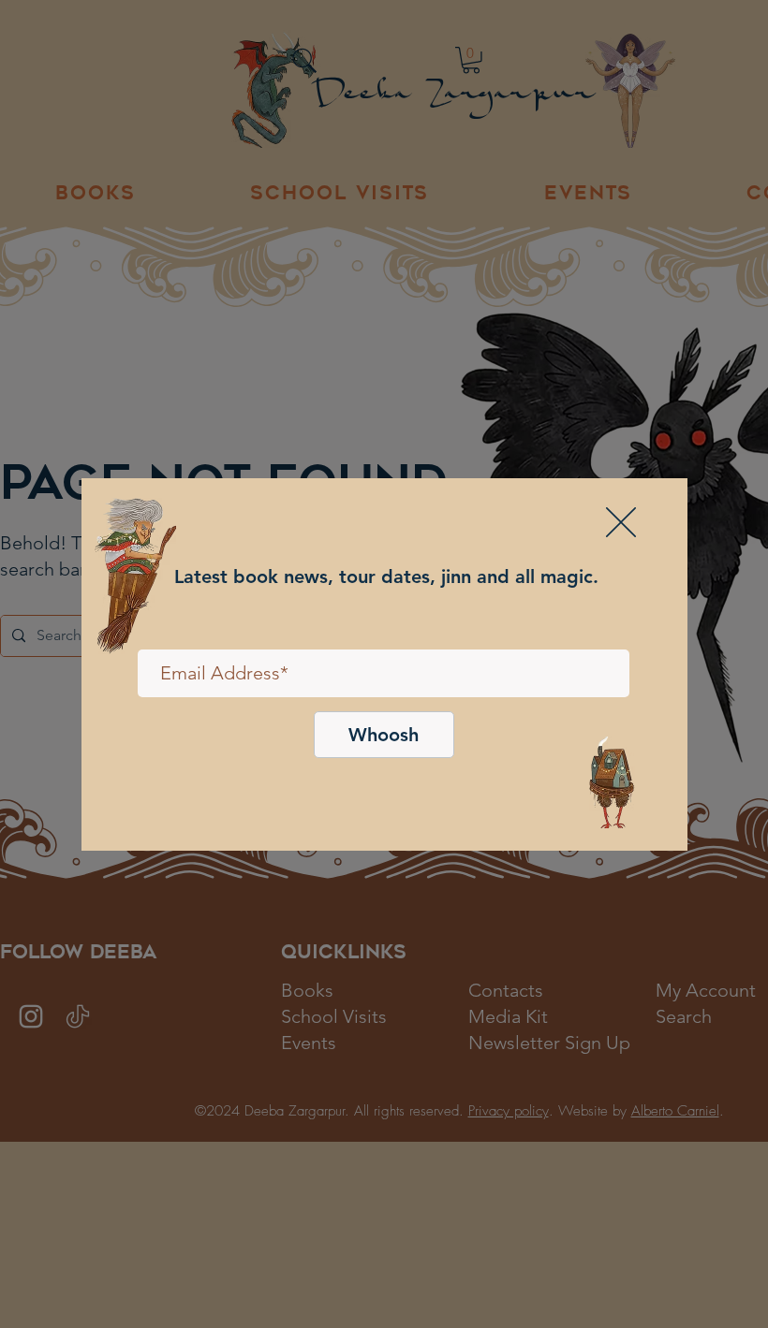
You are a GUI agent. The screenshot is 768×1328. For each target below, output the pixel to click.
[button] (621, 522)
